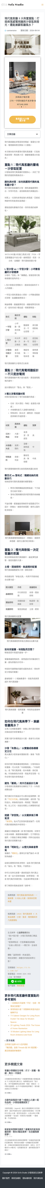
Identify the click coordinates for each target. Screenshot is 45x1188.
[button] (11, 85)
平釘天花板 (13, 799)
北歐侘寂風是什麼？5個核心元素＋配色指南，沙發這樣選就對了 (22, 1101)
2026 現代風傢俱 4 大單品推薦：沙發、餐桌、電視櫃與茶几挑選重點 (22, 917)
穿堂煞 (9, 821)
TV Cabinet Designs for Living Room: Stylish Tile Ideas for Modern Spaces (25, 1019)
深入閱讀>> (8, 1093)
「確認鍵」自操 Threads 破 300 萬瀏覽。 (21, 1047)
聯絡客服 (20, 986)
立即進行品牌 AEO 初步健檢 (16, 1044)
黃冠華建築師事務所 (13, 1051)
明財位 (15, 853)
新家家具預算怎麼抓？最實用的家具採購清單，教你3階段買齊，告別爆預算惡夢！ (22, 1132)
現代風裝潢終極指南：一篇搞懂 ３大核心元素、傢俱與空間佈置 (22, 898)
